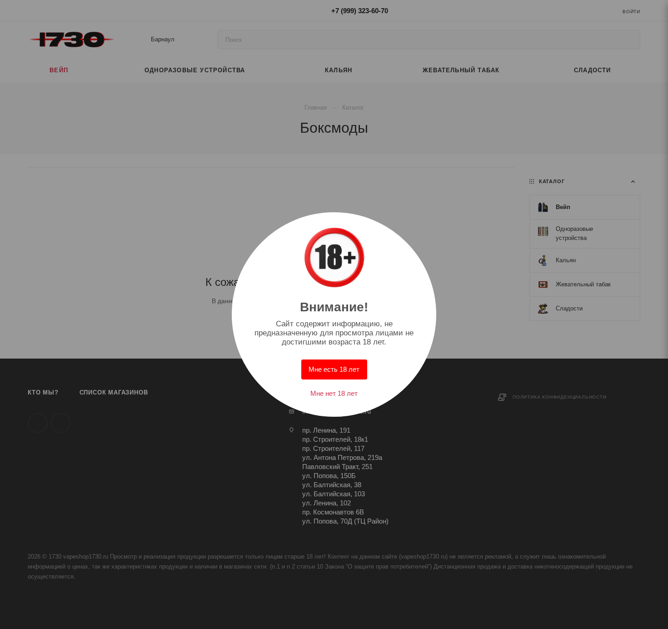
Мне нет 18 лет (334, 393)
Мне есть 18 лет (334, 369)
